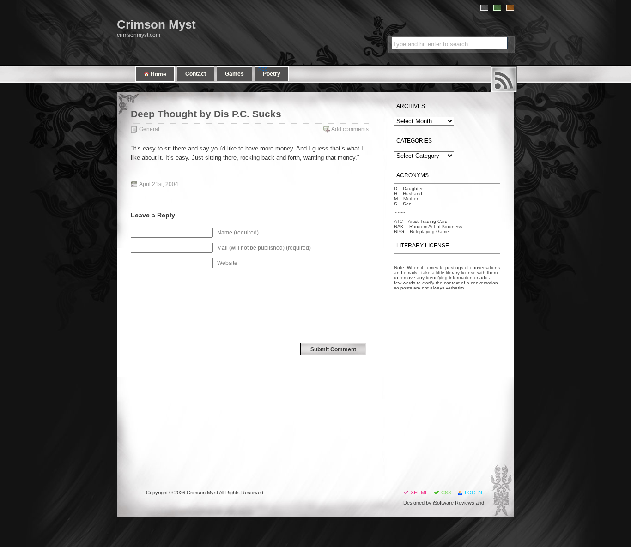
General (149, 129)
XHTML (419, 492)
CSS (446, 492)
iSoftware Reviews (453, 502)
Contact (195, 74)
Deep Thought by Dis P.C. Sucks (206, 114)
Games (234, 74)
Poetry (271, 74)
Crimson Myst (156, 24)
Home (157, 74)
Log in (473, 492)
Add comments (350, 129)
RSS (504, 79)
